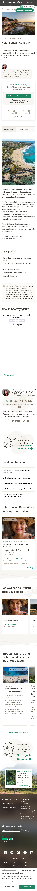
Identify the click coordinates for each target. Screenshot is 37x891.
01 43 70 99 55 (21, 401)
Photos (10, 111)
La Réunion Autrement (10, 621)
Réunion (6, 866)
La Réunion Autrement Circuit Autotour (15, 545)
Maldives (27, 863)
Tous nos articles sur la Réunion (18, 733)
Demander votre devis (9, 807)
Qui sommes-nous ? (8, 803)
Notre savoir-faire (15, 6)
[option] (16, 617)
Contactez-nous (7, 812)
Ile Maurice (7, 863)
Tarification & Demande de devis (18, 96)
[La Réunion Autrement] (18, 528)
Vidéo (25, 111)
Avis (26, 113)
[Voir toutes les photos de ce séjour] (18, 23)
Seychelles (17, 863)
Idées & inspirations (27, 2)
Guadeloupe (26, 866)
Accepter (27, 887)
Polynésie (16, 866)
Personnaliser (9, 887)
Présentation (8, 129)
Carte (12, 113)
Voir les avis (9, 375)
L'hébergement (24, 129)
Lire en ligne (23, 785)
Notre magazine (28, 6)
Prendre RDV (19, 421)
